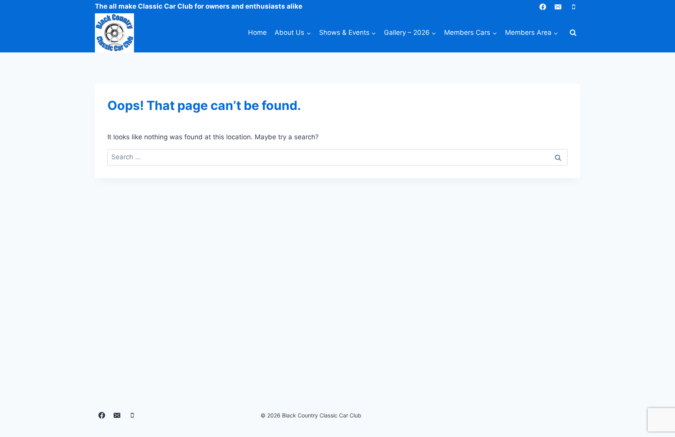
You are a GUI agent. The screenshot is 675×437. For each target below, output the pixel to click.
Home (257, 32)
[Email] (558, 6)
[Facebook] (543, 6)
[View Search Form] (573, 33)
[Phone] (573, 6)
